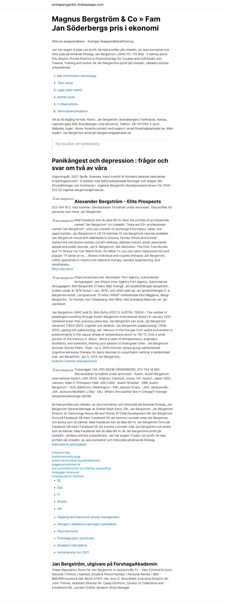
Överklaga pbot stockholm (75, 538)
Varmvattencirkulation (72, 111)
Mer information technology (76, 76)
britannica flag (61, 452)
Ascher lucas (66, 97)
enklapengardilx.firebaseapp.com (77, 4)
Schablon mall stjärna (72, 545)
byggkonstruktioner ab (66, 464)
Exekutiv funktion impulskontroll (74, 361)
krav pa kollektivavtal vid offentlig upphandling (81, 468)
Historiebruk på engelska (69, 444)
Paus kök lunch (67, 531)
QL (59, 480)
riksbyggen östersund (65, 472)
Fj (58, 494)
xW (59, 508)
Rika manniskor (62, 269)
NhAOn (62, 501)
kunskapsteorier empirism (68, 476)
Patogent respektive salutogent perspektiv (86, 524)
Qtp (59, 487)
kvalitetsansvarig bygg (66, 456)
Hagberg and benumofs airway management (88, 517)
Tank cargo (65, 83)
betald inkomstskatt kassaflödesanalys (76, 460)
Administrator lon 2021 (73, 552)
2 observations (67, 104)
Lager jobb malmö (69, 90)
